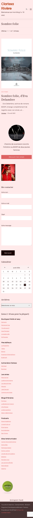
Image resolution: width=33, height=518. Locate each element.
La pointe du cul (5, 424)
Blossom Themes (22, 507)
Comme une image (6, 392)
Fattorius (3, 401)
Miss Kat (3, 386)
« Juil (5, 267)
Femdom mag (5, 459)
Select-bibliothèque (7, 413)
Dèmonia (4, 322)
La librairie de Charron (7, 404)
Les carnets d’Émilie (7, 462)
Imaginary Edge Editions (8, 354)
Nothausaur (4, 337)
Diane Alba (4, 445)
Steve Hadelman (6, 421)
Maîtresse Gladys (6, 448)
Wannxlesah (4, 465)
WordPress (12, 510)
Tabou (3, 348)
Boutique (3, 369)
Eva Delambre (5, 430)
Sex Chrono (4, 433)
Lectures (4, 92)
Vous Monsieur (5, 331)
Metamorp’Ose (5, 325)
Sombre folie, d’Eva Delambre (14, 97)
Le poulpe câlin (5, 334)
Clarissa (3, 113)
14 (20, 282)
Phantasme (4, 427)
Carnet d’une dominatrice (8, 442)
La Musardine (5, 345)
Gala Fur (3, 468)
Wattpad (3, 366)
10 (3, 282)
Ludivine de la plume (7, 380)
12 (12, 282)
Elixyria (3, 351)
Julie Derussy (5, 389)
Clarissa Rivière (7, 6)
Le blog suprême (6, 410)
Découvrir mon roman (16, 157)
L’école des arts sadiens (8, 453)
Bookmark (4, 357)
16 (29, 282)
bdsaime (3, 456)
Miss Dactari (4, 377)
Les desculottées (6, 383)
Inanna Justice (5, 450)
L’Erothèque (4, 407)
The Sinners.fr (5, 328)
